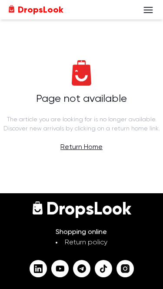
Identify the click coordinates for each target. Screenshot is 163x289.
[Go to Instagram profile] (125, 268)
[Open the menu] (148, 10)
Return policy (86, 242)
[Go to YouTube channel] (60, 268)
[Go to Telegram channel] (81, 268)
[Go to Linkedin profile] (38, 268)
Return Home (81, 147)
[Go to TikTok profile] (103, 268)
